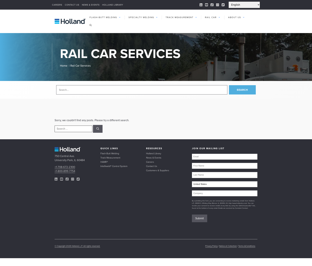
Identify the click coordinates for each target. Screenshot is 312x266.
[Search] (98, 129)
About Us (234, 17)
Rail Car (211, 17)
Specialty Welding (141, 17)
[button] (91, 25)
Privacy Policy (211, 246)
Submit (199, 218)
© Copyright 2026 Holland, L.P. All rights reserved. (77, 246)
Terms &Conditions (246, 246)
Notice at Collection (228, 246)
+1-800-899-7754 (65, 171)
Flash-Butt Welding (103, 17)
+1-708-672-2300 (65, 167)
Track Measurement (179, 17)
